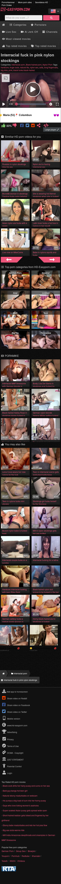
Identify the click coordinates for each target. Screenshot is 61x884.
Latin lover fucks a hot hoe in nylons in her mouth (45, 224)
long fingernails (51, 67)
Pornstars (40, 24)
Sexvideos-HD (41, 2)
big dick (4, 70)
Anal (15, 292)
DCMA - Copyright (15, 752)
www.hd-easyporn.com (17, 725)
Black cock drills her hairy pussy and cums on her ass (26, 785)
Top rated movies (16, 46)
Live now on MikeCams (12, 252)
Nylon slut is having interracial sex (41, 165)
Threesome (46, 332)
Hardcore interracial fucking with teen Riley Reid (14, 591)
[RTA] (9, 870)
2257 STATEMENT (15, 759)
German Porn (15, 272)
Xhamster (36, 856)
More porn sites (25, 2)
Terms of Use (13, 746)
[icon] (3, 24)
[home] (3, 673)
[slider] (31, 104)
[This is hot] (3, 126)
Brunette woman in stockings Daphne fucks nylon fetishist (15, 195)
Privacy (10, 739)
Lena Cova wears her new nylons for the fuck (14, 473)
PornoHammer (8, 2)
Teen (46, 313)
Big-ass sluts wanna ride (13, 830)
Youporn (5, 856)
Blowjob (31, 851)
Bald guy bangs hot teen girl (15, 790)
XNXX (12, 860)
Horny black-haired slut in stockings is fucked (44, 620)
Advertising (12, 732)
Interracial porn (18, 64)
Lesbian (45, 292)
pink (10, 70)
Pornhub (15, 856)
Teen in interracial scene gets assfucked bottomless (46, 473)
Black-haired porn (34, 64)
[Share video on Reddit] (33, 126)
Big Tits (15, 332)
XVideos (21, 860)
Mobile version (13, 718)
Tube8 (4, 860)
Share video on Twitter (17, 711)
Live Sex (10, 31)
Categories (20, 24)
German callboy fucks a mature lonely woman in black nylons (12, 621)
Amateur (46, 272)
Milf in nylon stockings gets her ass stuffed (44, 532)
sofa (41, 67)
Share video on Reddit (17, 698)
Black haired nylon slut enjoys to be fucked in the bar (46, 591)
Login (9, 773)
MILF (15, 313)
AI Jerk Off (31, 31)
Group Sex (20, 851)
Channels (51, 31)
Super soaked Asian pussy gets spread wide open (25, 810)
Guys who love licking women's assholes (21, 805)
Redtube (25, 856)
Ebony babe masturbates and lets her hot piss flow (25, 825)
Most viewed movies (18, 38)
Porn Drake (7, 5)
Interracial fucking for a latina (45, 560)
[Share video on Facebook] (22, 126)
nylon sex (34, 67)
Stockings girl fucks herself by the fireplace (44, 502)
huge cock (14, 67)
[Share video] (38, 126)
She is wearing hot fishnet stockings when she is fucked (46, 195)
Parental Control (14, 766)
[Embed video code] (46, 126)
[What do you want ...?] (51, 17)
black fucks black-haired (24, 70)
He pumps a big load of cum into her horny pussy (24, 800)
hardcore (5, 67)
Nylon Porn (48, 64)
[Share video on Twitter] (27, 126)
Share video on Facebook (18, 705)
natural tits (24, 67)
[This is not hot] (14, 126)
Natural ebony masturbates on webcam (20, 795)
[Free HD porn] (16, 10)
